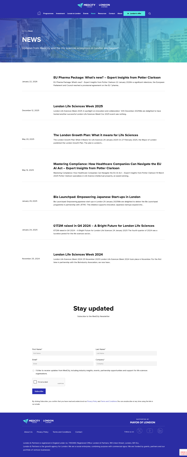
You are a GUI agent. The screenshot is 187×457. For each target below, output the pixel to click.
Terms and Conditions (109, 401)
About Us (28, 432)
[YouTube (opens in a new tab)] (150, 431)
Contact (78, 432)
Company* (100, 359)
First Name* (37, 349)
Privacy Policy (92, 401)
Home (24, 31)
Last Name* (101, 349)
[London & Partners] (38, 421)
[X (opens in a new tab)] (139, 431)
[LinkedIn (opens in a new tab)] (160, 431)
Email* (34, 359)
